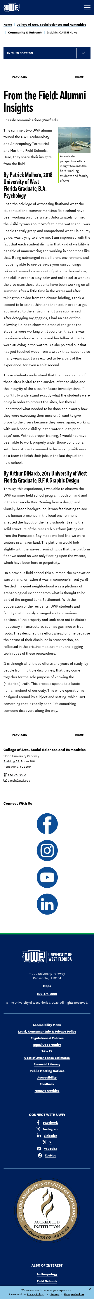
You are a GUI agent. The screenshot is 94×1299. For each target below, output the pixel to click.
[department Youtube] (47, 877)
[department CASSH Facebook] (47, 823)
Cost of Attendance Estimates (47, 1058)
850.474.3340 (17, 775)
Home (7, 24)
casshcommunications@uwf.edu (31, 120)
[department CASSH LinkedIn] (47, 904)
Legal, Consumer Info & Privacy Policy (47, 1031)
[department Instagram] (47, 850)
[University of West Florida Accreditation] (47, 1211)
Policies (58, 1038)
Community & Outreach (25, 32)
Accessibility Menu (47, 1025)
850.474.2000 (47, 994)
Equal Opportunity (47, 1045)
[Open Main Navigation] (87, 7)
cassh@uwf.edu (19, 780)
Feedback (47, 1084)
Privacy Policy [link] (35, 1294)
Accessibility (47, 1077)
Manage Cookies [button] (74, 1294)
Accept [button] (54, 1294)
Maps (47, 986)
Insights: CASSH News (62, 32)
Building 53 (11, 761)
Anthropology (47, 1274)
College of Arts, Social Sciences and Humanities (51, 24)
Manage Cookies (47, 1091)
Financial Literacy (47, 1064)
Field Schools (47, 1281)
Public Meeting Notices (47, 1071)
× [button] (90, 1289)
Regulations (40, 1038)
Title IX (47, 1051)
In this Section (20, 53)
